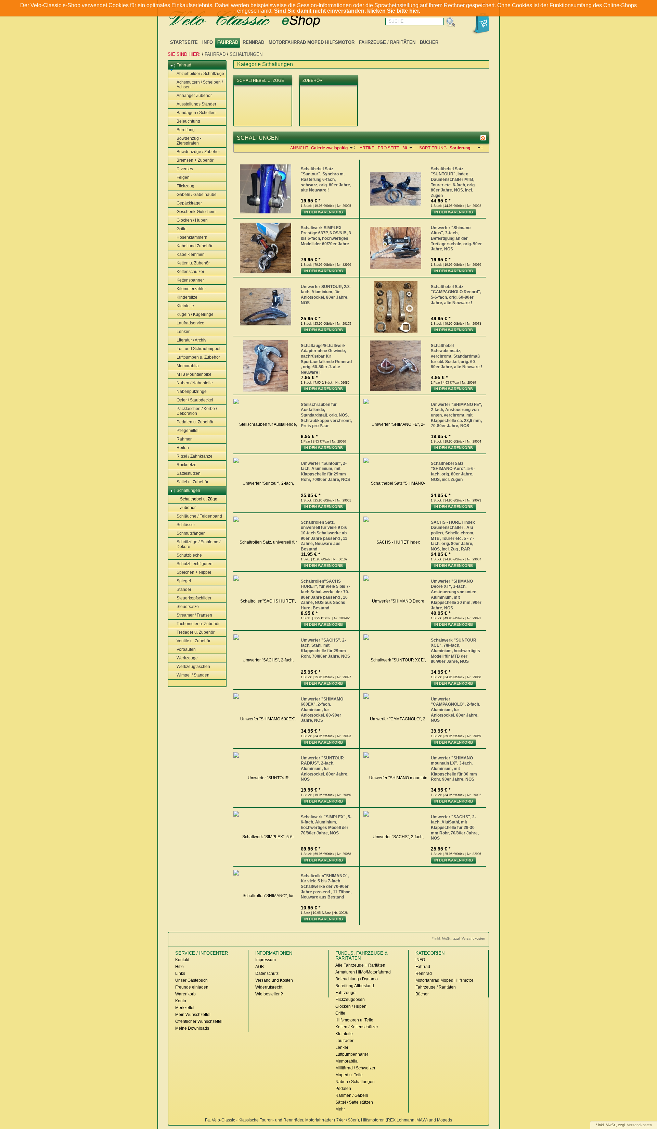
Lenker (183, 331)
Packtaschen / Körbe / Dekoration (197, 411)
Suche (396, 21)
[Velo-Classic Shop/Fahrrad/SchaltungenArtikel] (483, 137)
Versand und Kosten (274, 980)
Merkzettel (184, 1007)
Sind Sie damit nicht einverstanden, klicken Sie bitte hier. (347, 11)
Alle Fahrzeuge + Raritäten (360, 965)
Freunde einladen (191, 987)
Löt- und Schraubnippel (198, 348)
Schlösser (186, 524)
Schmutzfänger (191, 533)
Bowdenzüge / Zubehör (198, 151)
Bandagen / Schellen (196, 112)
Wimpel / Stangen (193, 675)
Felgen (183, 177)
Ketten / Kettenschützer (356, 1027)
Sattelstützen (189, 473)
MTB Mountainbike (194, 374)
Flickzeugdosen (350, 999)
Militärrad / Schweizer (355, 1068)
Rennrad (253, 42)
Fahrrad (227, 42)
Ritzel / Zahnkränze (194, 456)
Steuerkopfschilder (194, 598)
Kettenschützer (190, 271)
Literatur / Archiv (191, 340)
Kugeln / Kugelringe (195, 314)
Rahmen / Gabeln (351, 1095)
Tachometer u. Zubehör (198, 623)
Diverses (185, 168)
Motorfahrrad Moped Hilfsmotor (312, 42)
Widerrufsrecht (268, 987)
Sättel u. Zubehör (192, 482)
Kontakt (182, 959)
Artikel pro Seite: (380, 148)
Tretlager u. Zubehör (196, 632)
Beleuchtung (188, 121)
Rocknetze (186, 464)
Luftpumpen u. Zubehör (198, 357)
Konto (180, 1000)
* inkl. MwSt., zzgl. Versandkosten (458, 938)
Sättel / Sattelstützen (354, 1102)
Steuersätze (188, 606)
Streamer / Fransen (194, 615)
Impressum (265, 959)
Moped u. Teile (349, 1074)
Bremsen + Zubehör (195, 160)
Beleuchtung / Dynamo (356, 979)
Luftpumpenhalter (351, 1054)
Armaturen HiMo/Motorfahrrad (363, 972)
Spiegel (184, 581)
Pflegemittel (187, 430)
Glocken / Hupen (192, 220)
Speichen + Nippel (194, 572)
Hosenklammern (192, 237)
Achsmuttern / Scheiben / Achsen (200, 84)
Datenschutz (267, 973)
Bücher (429, 42)
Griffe (181, 228)
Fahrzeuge (345, 992)
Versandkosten (639, 1125)
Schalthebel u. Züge (198, 499)
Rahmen (185, 439)
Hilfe (179, 966)
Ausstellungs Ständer (196, 104)
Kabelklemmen (191, 254)
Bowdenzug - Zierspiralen (189, 141)
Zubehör (188, 507)
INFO (207, 42)
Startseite (184, 42)
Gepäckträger (189, 203)
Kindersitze (187, 297)
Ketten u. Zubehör (193, 263)
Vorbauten (186, 649)
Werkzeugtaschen (193, 666)
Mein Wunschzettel (192, 1014)
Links (180, 973)
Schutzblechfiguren (194, 563)
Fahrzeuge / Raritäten (387, 42)
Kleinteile (185, 305)
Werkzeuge (187, 658)
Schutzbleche (189, 555)
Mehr (340, 1109)
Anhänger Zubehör (194, 95)
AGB (259, 966)
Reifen (183, 447)
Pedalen (343, 1088)
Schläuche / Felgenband (199, 516)
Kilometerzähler (191, 288)
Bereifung (186, 129)
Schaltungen (246, 54)
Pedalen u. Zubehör (195, 422)
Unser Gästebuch (191, 980)
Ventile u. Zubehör (193, 640)
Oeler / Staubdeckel (195, 400)
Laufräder (344, 1040)
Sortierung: (433, 148)
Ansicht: (299, 148)
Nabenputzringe (192, 391)
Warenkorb (185, 994)
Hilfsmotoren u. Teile (354, 1020)
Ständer (184, 589)
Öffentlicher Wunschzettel (198, 1021)
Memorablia (188, 365)
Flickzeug (185, 186)
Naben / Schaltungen (355, 1081)
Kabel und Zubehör (194, 246)
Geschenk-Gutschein (196, 211)
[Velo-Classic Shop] (253, 19)
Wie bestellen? (269, 994)
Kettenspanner (190, 280)
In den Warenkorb (323, 212)
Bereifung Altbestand (354, 985)
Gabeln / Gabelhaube (197, 194)
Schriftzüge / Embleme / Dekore (198, 544)
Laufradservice (190, 323)
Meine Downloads (192, 1028)
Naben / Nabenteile (195, 383)
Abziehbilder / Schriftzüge (200, 73)
